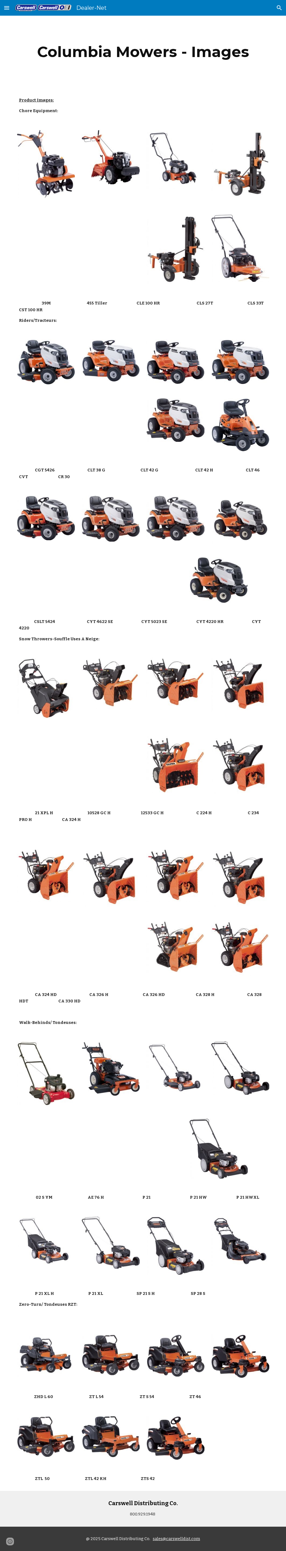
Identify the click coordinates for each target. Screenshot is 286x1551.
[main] (143, 52)
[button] (6, 7)
